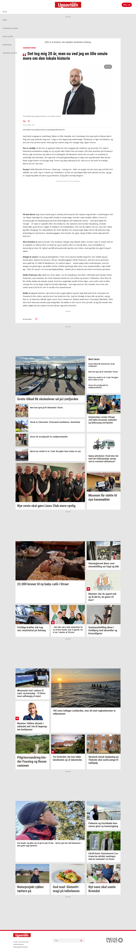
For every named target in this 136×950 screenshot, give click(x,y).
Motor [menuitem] (5, 12)
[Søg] (81, 940)
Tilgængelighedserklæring (20, 947)
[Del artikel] (29, 121)
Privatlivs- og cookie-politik (20, 942)
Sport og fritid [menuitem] (8, 36)
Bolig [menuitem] (4, 20)
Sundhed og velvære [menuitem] (10, 28)
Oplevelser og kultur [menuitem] (10, 53)
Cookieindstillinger (18, 944)
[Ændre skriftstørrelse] (24, 121)
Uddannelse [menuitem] (7, 45)
